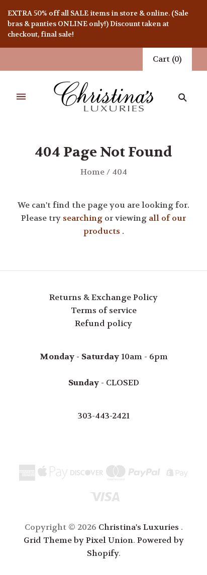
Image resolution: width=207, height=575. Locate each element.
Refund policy (103, 323)
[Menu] (21, 97)
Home (92, 172)
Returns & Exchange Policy (103, 297)
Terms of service (104, 310)
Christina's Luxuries (138, 527)
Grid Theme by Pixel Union (78, 540)
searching (82, 218)
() (167, 59)
